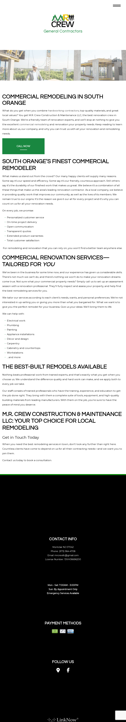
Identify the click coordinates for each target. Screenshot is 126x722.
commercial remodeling (34, 124)
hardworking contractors (63, 110)
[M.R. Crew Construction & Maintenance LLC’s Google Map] (58, 671)
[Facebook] (68, 671)
